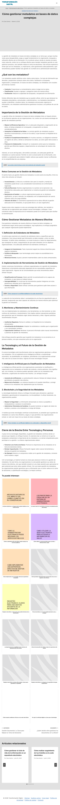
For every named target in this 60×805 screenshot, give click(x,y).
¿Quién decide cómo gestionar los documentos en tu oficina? (47, 730)
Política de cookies (30, 800)
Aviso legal (45, 798)
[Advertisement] (30, 40)
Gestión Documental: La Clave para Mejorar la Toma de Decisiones (13, 730)
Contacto (40, 800)
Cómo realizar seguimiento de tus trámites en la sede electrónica (44, 753)
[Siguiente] (55, 765)
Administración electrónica (30, 11)
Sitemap (27, 798)
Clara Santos (7, 21)
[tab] (26, 784)
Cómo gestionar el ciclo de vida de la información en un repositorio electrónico (15, 753)
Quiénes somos (36, 798)
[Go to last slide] (4, 765)
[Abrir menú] (56, 3)
